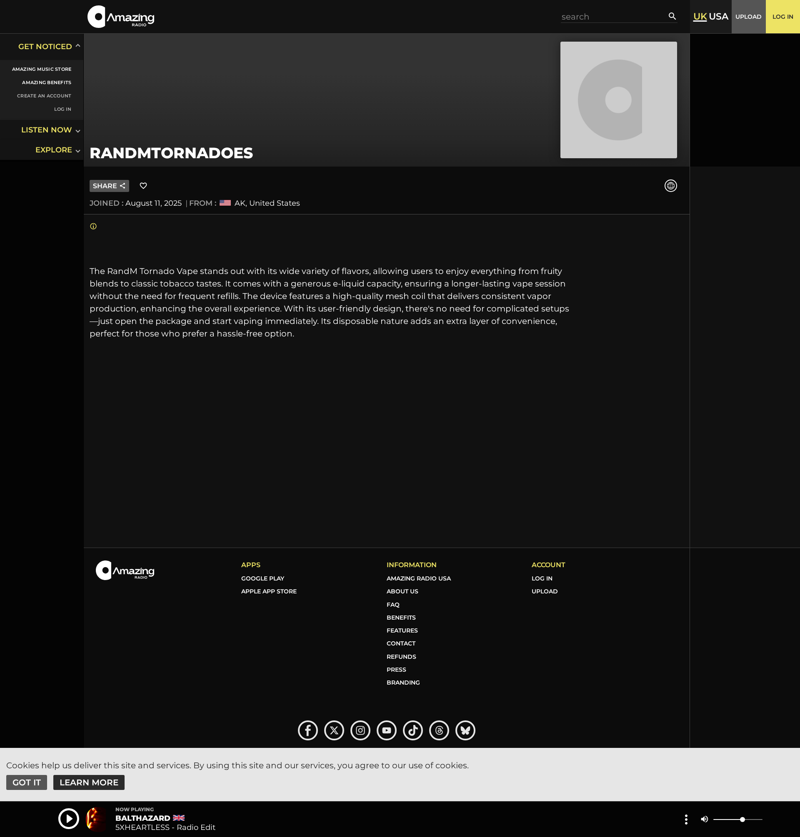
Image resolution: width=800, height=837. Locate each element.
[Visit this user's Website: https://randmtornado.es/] (671, 185)
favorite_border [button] (143, 186)
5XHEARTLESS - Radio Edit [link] (165, 827)
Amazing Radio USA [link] (419, 578)
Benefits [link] (401, 617)
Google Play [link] (262, 578)
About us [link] (402, 591)
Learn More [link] (89, 782)
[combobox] (615, 16)
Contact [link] (401, 643)
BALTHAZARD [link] (142, 818)
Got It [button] (26, 782)
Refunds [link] (401, 656)
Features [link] (402, 630)
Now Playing (134, 809)
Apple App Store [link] (269, 591)
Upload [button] (748, 16)
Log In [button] (782, 16)
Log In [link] (542, 578)
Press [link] (396, 669)
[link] (36, 69)
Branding (403, 682)
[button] (121, 16)
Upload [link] (545, 591)
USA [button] (718, 16)
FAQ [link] (393, 604)
